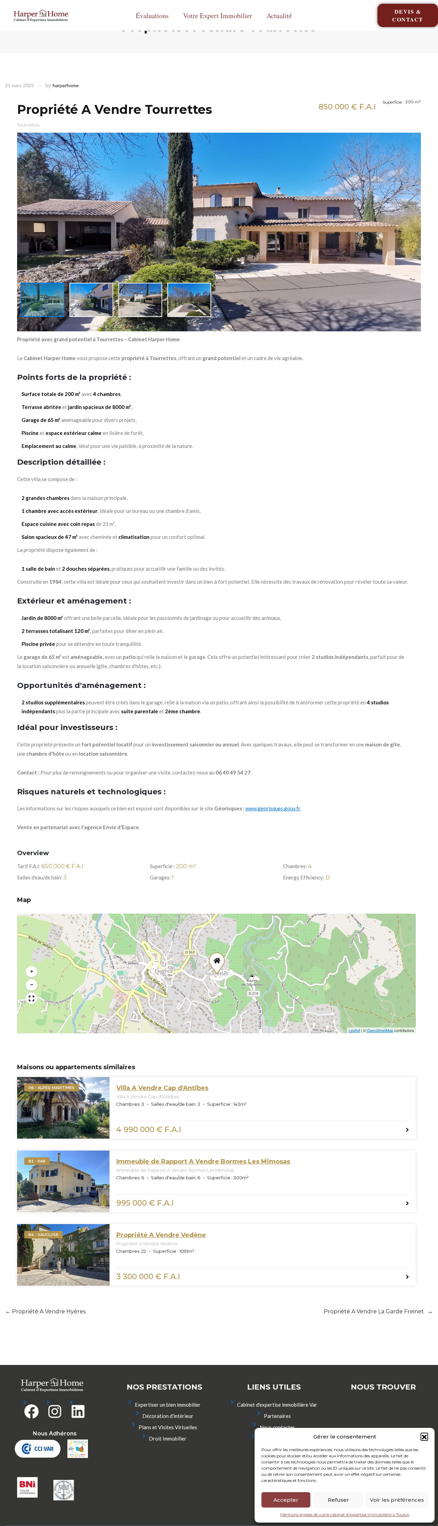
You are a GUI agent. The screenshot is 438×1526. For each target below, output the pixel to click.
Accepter (285, 1500)
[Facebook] (31, 1409)
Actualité (279, 15)
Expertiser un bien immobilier (168, 1405)
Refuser (338, 1500)
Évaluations (152, 15)
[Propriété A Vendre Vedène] (63, 1255)
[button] (424, 1436)
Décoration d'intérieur (167, 1416)
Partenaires (277, 1416)
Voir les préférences (397, 1500)
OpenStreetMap (380, 1030)
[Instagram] (54, 1409)
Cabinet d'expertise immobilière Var (277, 1405)
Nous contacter (277, 1427)
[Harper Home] (42, 15)
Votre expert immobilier (217, 15)
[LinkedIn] (78, 1409)
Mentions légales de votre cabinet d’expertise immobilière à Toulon (344, 1514)
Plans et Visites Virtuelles (168, 1427)
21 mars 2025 (19, 85)
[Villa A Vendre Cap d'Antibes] (63, 1108)
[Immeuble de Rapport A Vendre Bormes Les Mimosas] (63, 1181)
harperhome (66, 85)
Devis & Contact (407, 15)
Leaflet (354, 1030)
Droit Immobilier (167, 1438)
